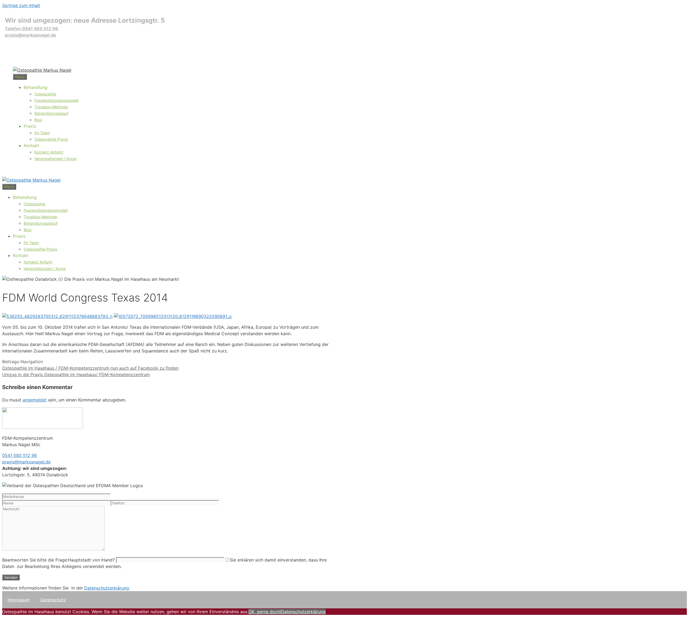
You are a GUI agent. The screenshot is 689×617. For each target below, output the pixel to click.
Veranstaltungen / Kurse (55, 158)
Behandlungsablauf (51, 113)
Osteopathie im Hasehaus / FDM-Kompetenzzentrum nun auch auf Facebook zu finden (90, 368)
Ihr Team (42, 132)
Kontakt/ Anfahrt (48, 152)
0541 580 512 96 (19, 455)
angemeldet (35, 400)
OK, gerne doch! (264, 611)
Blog (38, 119)
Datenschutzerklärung (106, 588)
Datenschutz (53, 599)
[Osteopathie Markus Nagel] (42, 70)
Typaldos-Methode (51, 107)
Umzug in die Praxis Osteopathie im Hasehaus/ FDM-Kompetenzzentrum (76, 374)
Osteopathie (45, 94)
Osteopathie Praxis (51, 139)
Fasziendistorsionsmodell (56, 100)
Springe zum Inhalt (21, 5)
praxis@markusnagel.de (30, 35)
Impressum (19, 599)
